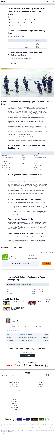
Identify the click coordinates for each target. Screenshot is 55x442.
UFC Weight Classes (14, 386)
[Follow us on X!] (42, 375)
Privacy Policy (14, 403)
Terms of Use (14, 405)
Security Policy (14, 413)
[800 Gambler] (34, 419)
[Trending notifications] (47, 2)
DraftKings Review (13, 258)
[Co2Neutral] (47, 419)
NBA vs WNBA (14, 384)
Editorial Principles (14, 401)
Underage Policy (14, 407)
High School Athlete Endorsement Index (14, 391)
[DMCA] (8, 419)
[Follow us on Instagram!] (47, 375)
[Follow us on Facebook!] (40, 375)
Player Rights (14, 409)
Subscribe (27, 355)
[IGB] (18, 419)
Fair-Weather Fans (14, 388)
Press (41, 393)
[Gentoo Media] (26, 419)
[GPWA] (41, 419)
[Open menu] (53, 1)
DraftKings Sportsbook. (20, 36)
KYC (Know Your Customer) (14, 411)
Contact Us (40, 386)
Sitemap (40, 395)
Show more (48, 299)
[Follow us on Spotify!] (50, 375)
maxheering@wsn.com (22, 334)
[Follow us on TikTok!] (53, 375)
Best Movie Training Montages (14, 390)
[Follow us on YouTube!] (45, 375)
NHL (5, 4)
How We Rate (40, 390)
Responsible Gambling (40, 391)
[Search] (50, 1)
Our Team (41, 388)
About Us (41, 384)
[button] (53, 1)
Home (2, 4)
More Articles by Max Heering (12, 330)
